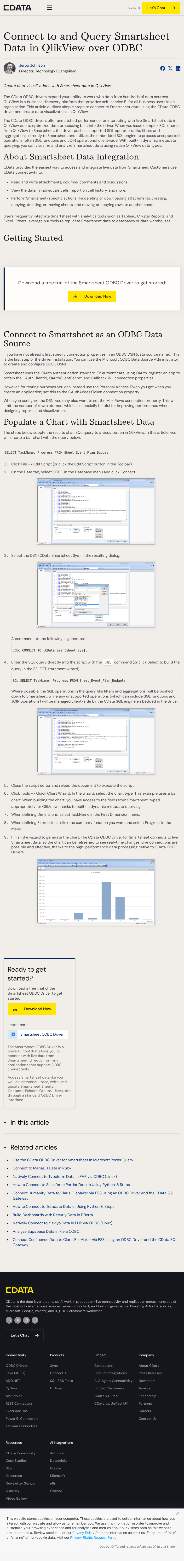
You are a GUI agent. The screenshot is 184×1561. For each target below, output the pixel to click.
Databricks (58, 1460)
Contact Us (147, 1418)
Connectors (103, 1365)
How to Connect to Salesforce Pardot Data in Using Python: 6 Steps (71, 1184)
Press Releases (150, 1373)
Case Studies (16, 1460)
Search (132, 8)
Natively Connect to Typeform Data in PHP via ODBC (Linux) (65, 1176)
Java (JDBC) (15, 1373)
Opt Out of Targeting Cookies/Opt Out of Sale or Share (137, 1547)
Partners (145, 1403)
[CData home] (21, 7)
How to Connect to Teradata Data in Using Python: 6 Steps (64, 1206)
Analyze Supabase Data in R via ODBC (46, 1231)
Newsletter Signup (20, 1483)
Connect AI (58, 1373)
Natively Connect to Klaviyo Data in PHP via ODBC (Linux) (62, 1223)
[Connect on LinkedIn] (178, 68)
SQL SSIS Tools (61, 1381)
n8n (53, 1483)
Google (55, 1468)
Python (11, 1388)
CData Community (20, 1453)
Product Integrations (110, 1373)
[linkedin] (9, 1320)
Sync (54, 1365)
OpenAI (56, 1491)
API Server (14, 1396)
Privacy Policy (83, 1533)
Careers (145, 1411)
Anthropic (58, 1453)
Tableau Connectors (21, 1426)
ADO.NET (13, 1381)
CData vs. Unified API (110, 1403)
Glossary (12, 1491)
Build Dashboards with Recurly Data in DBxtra (53, 1214)
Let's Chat (156, 7)
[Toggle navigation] (49, 7)
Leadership (147, 1396)
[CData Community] (35, 1320)
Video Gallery (16, 1498)
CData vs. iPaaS (106, 1396)
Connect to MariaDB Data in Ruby (42, 1168)
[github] (26, 1320)
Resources (14, 1475)
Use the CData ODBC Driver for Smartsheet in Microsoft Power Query (73, 1159)
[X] (17, 1320)
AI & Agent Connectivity (113, 1381)
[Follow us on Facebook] (162, 68)
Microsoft (57, 1475)
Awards (144, 1388)
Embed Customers (109, 1388)
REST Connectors (19, 1403)
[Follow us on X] (170, 68)
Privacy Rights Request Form (92, 1537)
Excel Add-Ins (17, 1411)
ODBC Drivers (17, 1365)
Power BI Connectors (22, 1418)
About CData (149, 1365)
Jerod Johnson (32, 65)
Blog (9, 1468)
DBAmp (56, 1388)
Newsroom (147, 1381)
